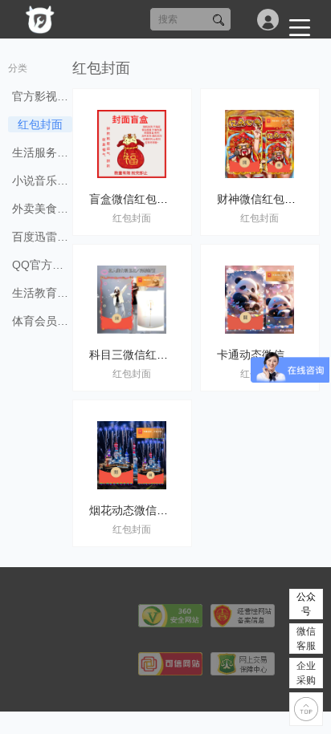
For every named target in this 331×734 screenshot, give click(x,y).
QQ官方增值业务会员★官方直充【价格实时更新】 (42, 264)
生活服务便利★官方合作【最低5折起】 (42, 152)
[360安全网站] (170, 615)
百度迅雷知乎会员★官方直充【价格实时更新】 (42, 236)
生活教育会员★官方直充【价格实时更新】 (42, 292)
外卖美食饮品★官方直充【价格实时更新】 (42, 208)
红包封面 (40, 124)
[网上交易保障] (242, 663)
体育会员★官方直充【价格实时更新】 (42, 320)
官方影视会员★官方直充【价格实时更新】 (42, 96)
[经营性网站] (242, 615)
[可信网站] (170, 663)
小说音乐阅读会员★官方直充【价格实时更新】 (42, 180)
